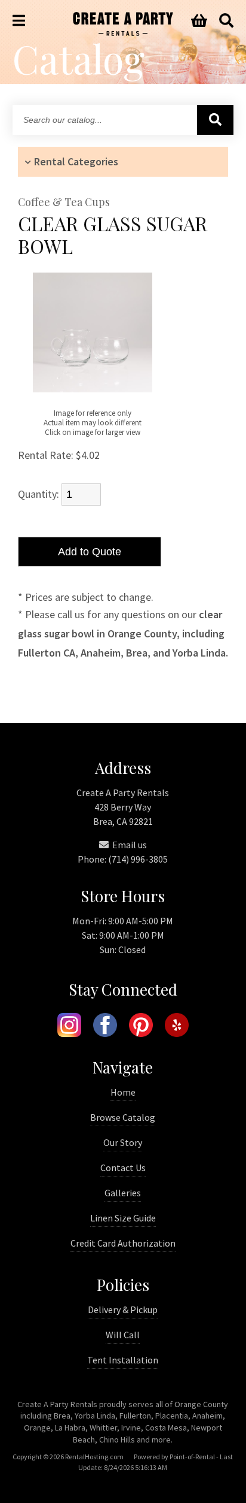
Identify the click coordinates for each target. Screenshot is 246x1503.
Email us (128, 845)
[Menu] (19, 21)
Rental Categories (76, 161)
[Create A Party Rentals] (123, 32)
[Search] (226, 21)
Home (123, 1092)
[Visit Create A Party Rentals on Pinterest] (141, 1027)
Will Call (123, 1335)
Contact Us (123, 1168)
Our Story (122, 1142)
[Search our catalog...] (215, 120)
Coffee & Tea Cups (64, 202)
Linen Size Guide (123, 1218)
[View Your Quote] (199, 21)
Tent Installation (122, 1360)
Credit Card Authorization (123, 1243)
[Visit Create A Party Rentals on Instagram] (69, 1027)
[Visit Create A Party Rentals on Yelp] (177, 1027)
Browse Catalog (122, 1117)
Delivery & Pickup (123, 1309)
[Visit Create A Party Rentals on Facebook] (105, 1027)
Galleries (122, 1193)
